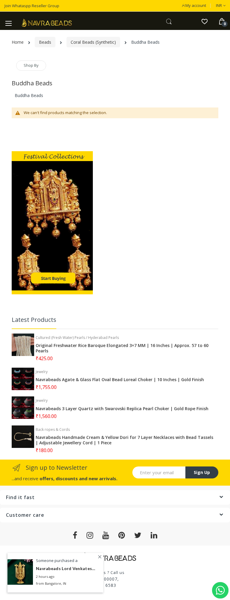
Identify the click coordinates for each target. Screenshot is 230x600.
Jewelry (42, 371)
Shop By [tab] (31, 65)
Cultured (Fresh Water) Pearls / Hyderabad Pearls (77, 337)
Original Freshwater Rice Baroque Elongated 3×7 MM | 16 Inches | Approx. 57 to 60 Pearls (122, 348)
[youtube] (105, 535)
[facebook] (75, 535)
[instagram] (90, 535)
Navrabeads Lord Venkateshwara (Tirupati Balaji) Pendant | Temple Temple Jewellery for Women (66, 568)
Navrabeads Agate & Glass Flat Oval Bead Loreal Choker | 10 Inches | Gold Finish (120, 379)
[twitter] (138, 535)
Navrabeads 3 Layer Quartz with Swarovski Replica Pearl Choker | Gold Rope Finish (122, 408)
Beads (45, 42)
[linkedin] (154, 535)
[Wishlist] (204, 21)
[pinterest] (121, 535)
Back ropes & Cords (53, 429)
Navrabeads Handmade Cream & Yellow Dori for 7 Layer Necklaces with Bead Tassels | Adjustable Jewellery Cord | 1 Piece (124, 440)
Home (18, 42)
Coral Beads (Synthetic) (93, 42)
